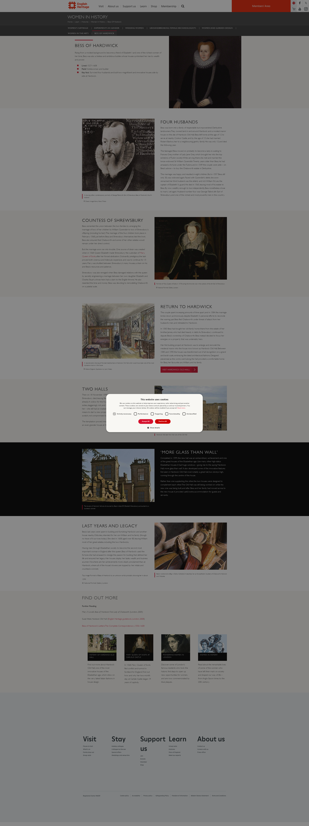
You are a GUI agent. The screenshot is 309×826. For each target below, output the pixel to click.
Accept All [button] (146, 421)
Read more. (181, 408)
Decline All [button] (163, 421)
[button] (154, 427)
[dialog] (154, 413)
